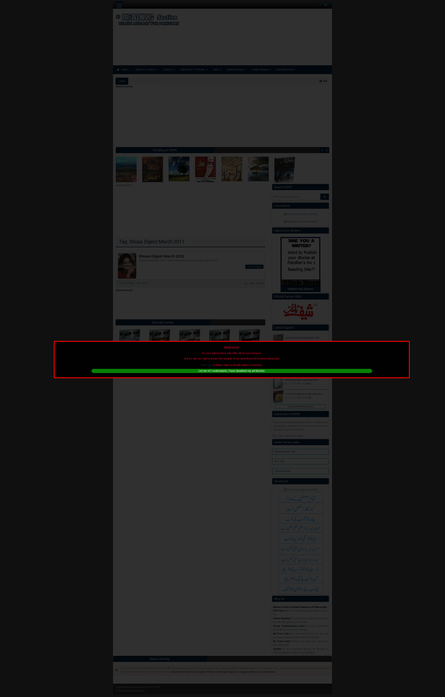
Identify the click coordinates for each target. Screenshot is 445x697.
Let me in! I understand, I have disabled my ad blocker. (232, 370)
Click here (206, 364)
